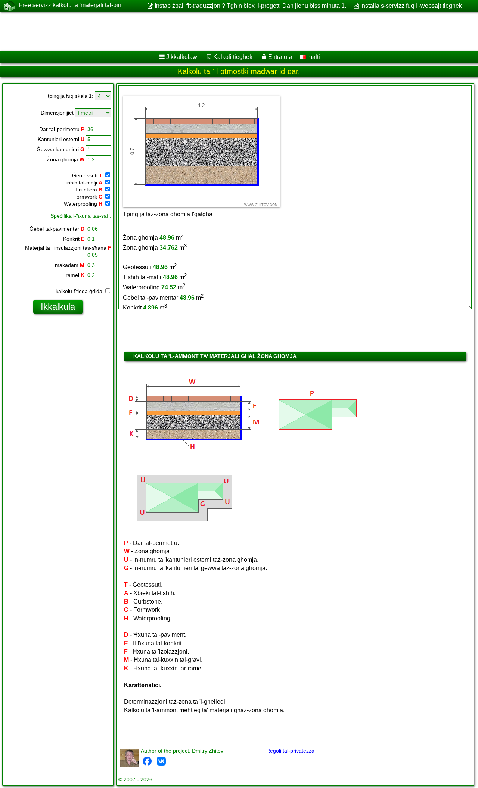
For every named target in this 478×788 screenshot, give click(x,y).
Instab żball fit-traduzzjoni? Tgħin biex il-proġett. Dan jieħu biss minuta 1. (250, 6)
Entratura (280, 57)
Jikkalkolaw (181, 57)
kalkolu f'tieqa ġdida (80, 291)
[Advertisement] (227, 31)
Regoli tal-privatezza (290, 751)
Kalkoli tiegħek (232, 57)
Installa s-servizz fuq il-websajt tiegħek (411, 6)
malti (313, 57)
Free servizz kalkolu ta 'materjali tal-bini (71, 5)
